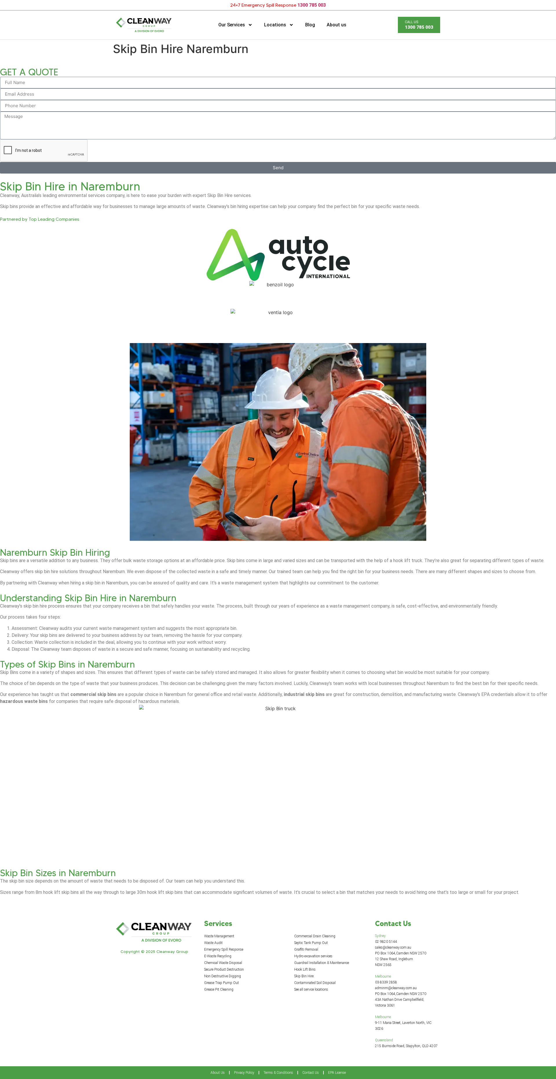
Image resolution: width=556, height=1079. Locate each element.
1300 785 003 (311, 5)
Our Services (231, 25)
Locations (275, 25)
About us (336, 25)
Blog (310, 25)
